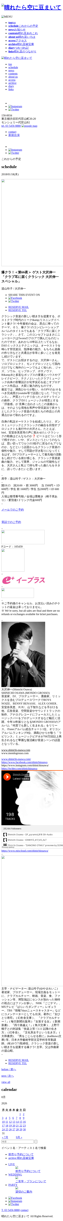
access (11, 79)
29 (20, 1129)
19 (10, 1125)
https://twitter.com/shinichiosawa (19, 768)
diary (11, 86)
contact (12, 131)
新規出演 (14, 135)
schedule (13, 67)
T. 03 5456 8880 (10, 1210)
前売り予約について (21, 1154)
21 (17, 1125)
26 (10, 1129)
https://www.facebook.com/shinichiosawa (24, 762)
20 (13, 1125)
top (10, 64)
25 (6, 1129)
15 (20, 1121)
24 (3, 1129)
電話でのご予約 (11, 522)
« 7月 (5, 1137)
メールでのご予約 (12, 509)
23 (24, 1125)
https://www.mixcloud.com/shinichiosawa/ (24, 850)
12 (10, 1121)
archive (12, 83)
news (11, 70)
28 (17, 1129)
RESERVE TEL (17, 310)
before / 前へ (8, 1069)
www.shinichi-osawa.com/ (16, 759)
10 (3, 1121)
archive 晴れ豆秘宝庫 (21, 1158)
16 (24, 1121)
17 (3, 1125)
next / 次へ (7, 1075)
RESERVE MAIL (18, 307)
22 (20, 1125)
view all (5, 1082)
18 (6, 1125)
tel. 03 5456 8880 (11, 125)
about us (13, 76)
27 (13, 1129)
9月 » (19, 1137)
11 (6, 1121)
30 (24, 1129)
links (11, 89)
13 (13, 1121)
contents (13, 73)
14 (17, 1121)
